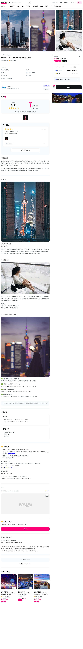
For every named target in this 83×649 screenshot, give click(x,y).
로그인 (79, 2)
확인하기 (26, 529)
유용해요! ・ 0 (9, 143)
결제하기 (69, 87)
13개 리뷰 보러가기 (25, 150)
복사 (29, 563)
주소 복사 (47, 490)
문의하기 (46, 89)
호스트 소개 (46, 85)
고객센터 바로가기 (26, 559)
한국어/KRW (73, 2)
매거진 (61, 2)
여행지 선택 (54, 2)
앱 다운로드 (66, 2)
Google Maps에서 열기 (7, 468)
